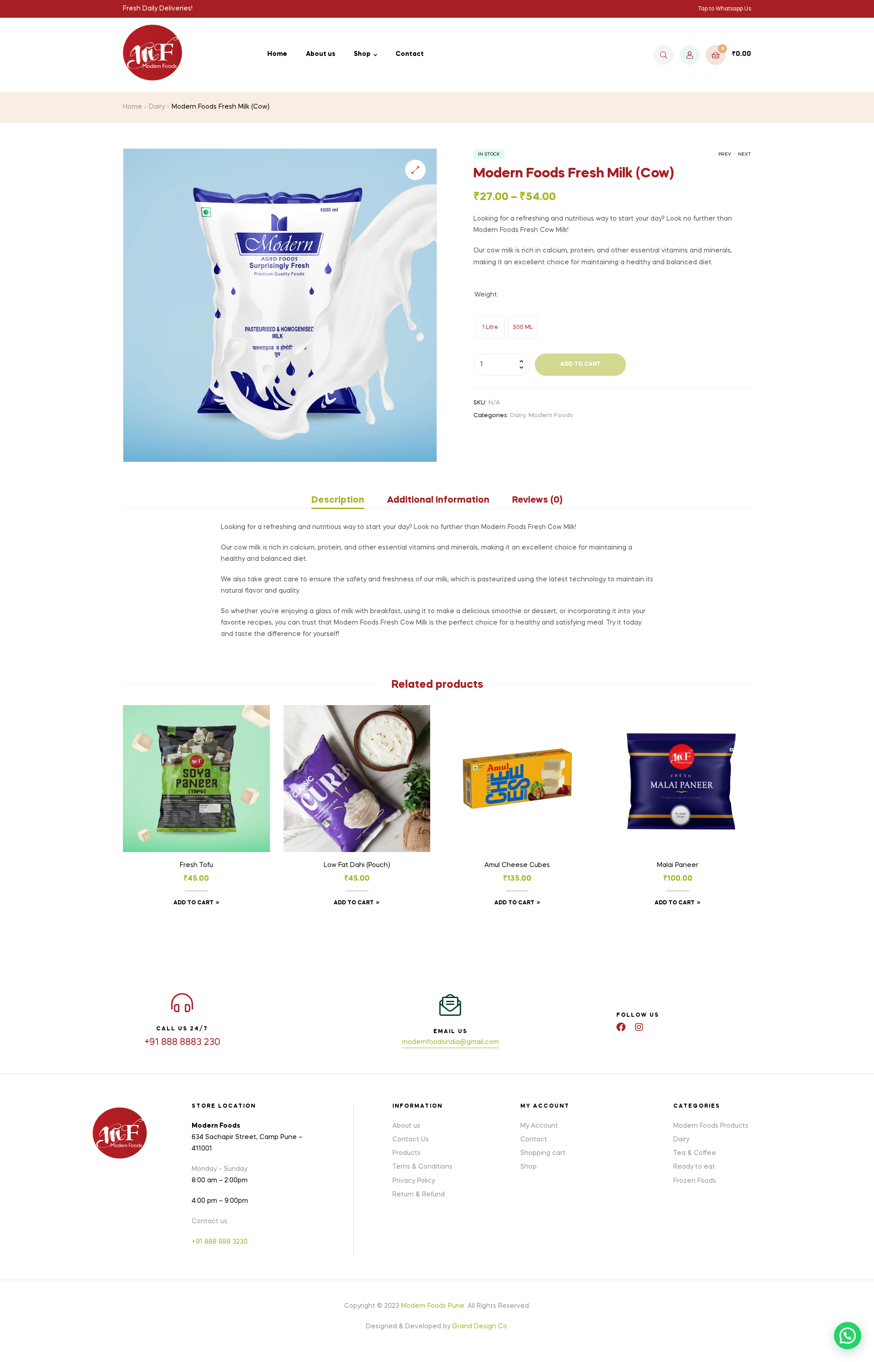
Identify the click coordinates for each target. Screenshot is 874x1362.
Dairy (157, 107)
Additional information (438, 500)
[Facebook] (620, 1027)
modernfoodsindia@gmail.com (450, 1042)
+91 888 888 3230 (220, 1242)
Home (132, 107)
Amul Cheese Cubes (517, 865)
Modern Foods (550, 416)
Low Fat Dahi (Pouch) (357, 865)
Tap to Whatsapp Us (724, 9)
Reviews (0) (537, 500)
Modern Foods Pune (432, 1306)
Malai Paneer (677, 865)
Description (337, 500)
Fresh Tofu (196, 865)
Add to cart (580, 364)
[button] (415, 170)
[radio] (489, 327)
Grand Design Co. (480, 1326)
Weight (485, 295)
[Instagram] (639, 1027)
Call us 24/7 (182, 1029)
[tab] (343, 500)
